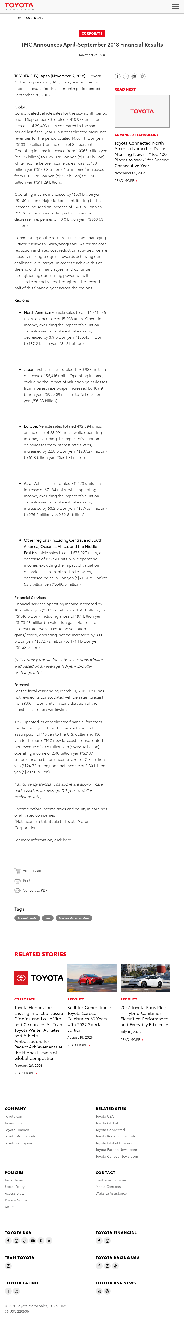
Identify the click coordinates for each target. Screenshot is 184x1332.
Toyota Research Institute (116, 1136)
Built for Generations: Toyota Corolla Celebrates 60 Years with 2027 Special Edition (89, 1018)
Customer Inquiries (111, 1180)
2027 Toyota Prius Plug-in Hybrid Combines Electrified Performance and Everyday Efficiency (144, 1015)
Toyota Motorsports (20, 1136)
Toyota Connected (110, 1129)
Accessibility (14, 1193)
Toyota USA (105, 1116)
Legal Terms (14, 1180)
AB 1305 (11, 1206)
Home (18, 18)
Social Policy (15, 1186)
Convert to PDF (35, 890)
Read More (124, 180)
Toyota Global (107, 1122)
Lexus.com (13, 1122)
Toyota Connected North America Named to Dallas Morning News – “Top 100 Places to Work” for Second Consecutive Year (142, 154)
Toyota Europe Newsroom (116, 1149)
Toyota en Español (19, 1142)
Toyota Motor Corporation (74, 917)
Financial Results (27, 917)
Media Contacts (108, 1186)
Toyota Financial (18, 1129)
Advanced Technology (137, 134)
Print (26, 880)
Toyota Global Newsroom (116, 1142)
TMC (48, 917)
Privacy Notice (16, 1199)
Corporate (34, 18)
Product (75, 999)
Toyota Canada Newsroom (117, 1156)
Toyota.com (14, 1116)
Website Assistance (111, 1193)
